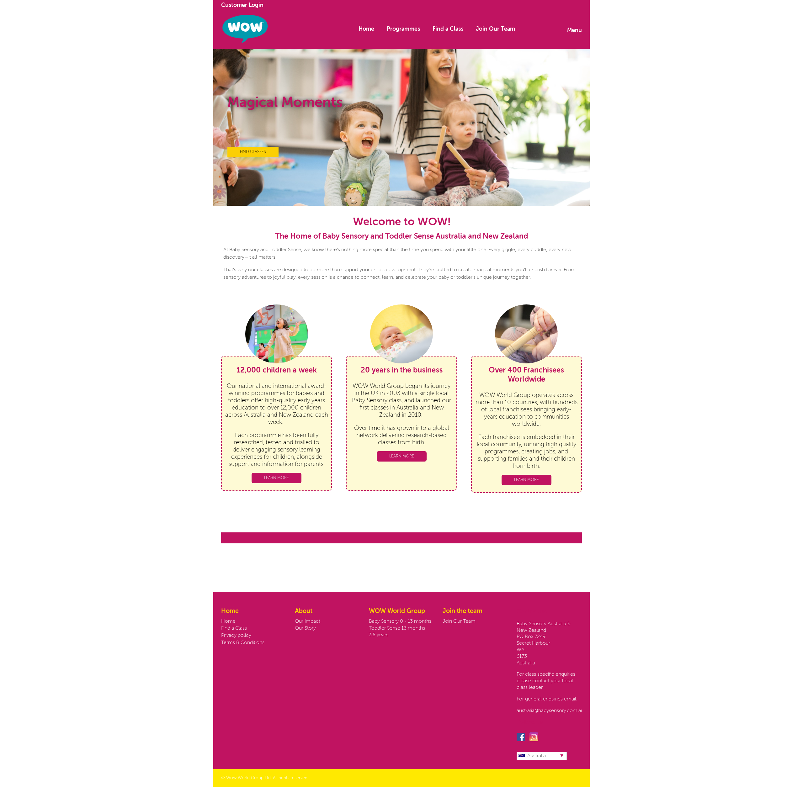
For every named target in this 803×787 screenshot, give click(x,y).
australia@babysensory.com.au (550, 710)
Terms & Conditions (242, 642)
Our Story (305, 628)
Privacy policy (236, 635)
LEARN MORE (276, 478)
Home (366, 29)
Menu (574, 30)
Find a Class (448, 29)
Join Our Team (495, 29)
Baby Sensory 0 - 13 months (400, 621)
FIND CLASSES (253, 152)
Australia (536, 755)
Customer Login (242, 5)
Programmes (403, 29)
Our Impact (307, 621)
